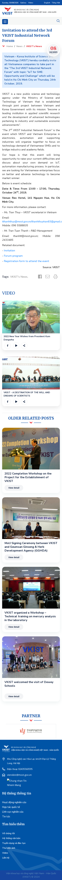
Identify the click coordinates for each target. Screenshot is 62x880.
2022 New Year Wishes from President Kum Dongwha (27, 338)
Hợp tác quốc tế (11, 807)
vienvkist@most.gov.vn (19, 774)
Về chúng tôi (8, 833)
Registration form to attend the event (26, 261)
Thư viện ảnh (8, 848)
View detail (13, 487)
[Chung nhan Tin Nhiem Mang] (18, 782)
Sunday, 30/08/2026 (10, 3)
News (19, 46)
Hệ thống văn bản (11, 838)
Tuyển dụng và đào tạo (14, 843)
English (47, 3)
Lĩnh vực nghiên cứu (12, 811)
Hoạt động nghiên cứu (14, 802)
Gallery (23, 3)
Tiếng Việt (56, 3)
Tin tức (6, 816)
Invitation (9, 250)
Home (9, 46)
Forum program (13, 256)
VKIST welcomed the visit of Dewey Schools (28, 684)
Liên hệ (5, 857)
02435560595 (25, 769)
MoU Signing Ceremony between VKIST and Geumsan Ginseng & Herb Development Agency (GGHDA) (30, 546)
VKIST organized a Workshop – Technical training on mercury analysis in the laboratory (30, 616)
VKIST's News (34, 46)
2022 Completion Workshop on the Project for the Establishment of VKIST (27, 477)
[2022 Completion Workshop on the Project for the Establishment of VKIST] (31, 448)
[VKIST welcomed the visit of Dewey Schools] (31, 657)
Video (30, 3)
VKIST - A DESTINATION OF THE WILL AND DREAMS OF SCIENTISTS (27, 394)
